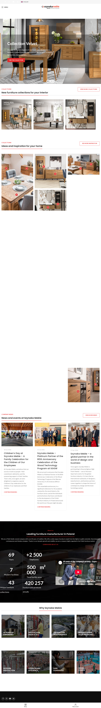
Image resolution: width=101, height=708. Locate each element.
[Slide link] (50, 51)
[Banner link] (16, 114)
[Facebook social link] (5, 2)
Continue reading (10, 492)
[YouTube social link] (13, 2)
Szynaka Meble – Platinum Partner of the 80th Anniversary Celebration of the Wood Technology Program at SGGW (50, 461)
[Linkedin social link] (18, 2)
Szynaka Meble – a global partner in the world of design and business (82, 458)
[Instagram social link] (9, 2)
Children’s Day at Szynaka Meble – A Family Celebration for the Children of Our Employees (16, 459)
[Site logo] (50, 7)
